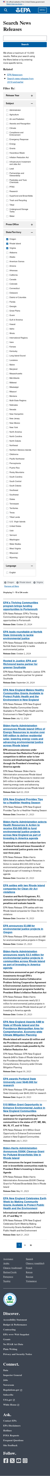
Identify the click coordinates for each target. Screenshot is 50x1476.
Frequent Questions (13, 1440)
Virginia (39, 582)
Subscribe (8, 1394)
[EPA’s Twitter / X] (12, 1460)
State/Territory (13, 232)
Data (5, 1370)
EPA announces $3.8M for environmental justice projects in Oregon (23, 929)
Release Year (12, 95)
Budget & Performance (15, 1324)
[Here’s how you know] (25, 3)
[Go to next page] (25, 1245)
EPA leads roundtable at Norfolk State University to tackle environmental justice (22, 635)
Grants (6, 1339)
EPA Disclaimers (12, 1425)
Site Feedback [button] (10, 1445)
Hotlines (7, 1430)
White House (10, 1404)
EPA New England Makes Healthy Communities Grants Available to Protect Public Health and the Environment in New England (23, 695)
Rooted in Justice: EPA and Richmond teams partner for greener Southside (20, 664)
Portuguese (8, 1276)
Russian (29, 1276)
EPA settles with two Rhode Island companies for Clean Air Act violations (24, 889)
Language (11, 566)
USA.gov (7, 1399)
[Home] (23, 10)
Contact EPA (10, 1420)
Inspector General (12, 1375)
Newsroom (8, 1385)
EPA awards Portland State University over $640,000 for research (20, 1082)
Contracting (9, 1329)
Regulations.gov (11, 1390)
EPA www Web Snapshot (16, 1334)
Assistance (8, 1259)
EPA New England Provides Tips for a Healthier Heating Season (23, 801)
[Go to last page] (31, 1245)
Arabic (6, 1263)
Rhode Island (25, 582)
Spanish (29, 1259)
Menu (42, 10)
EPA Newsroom (15, 74)
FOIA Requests (11, 1435)
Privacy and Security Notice (17, 1354)
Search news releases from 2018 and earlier (20, 80)
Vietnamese (31, 1281)
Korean (29, 1272)
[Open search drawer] (5, 10)
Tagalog (6, 1281)
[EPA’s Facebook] (6, 1460)
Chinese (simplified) (35, 1263)
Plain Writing (10, 1349)
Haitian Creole (10, 1272)
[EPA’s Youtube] (18, 1460)
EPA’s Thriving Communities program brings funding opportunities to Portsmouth (20, 606)
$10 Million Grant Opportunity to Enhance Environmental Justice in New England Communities (24, 1108)
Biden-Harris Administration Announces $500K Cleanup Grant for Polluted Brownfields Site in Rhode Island (23, 1153)
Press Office (12, 224)
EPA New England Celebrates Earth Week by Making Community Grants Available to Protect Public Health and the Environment (24, 1203)
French (29, 1268)
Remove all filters (11, 586)
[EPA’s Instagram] (25, 1460)
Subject (10, 103)
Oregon (10, 582)
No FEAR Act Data (13, 1344)
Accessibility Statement (15, 1319)
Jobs (5, 1380)
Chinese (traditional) (12, 1268)
